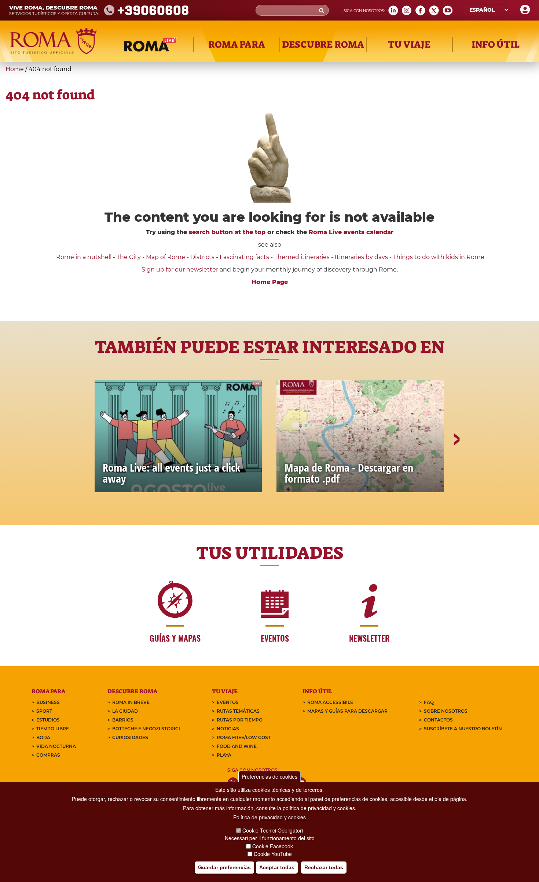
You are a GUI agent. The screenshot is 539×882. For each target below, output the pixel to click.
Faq (429, 702)
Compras (48, 755)
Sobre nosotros (445, 711)
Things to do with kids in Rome (438, 257)
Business (48, 702)
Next (456, 465)
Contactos (438, 720)
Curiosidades (130, 737)
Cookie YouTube (273, 854)
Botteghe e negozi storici (146, 728)
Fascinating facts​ (244, 257)
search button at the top (227, 232)
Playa (224, 755)
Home (15, 69)
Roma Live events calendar (351, 232)
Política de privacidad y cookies (269, 817)
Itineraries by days (361, 257)
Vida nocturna (56, 746)
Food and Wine (237, 746)
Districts (202, 257)
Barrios (122, 720)
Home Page (270, 281)
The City (129, 257)
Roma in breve (131, 702)
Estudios (48, 720)
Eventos (228, 702)
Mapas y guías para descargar (347, 711)
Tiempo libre (52, 728)
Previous (83, 465)
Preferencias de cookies (269, 776)
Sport (44, 711)
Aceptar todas (276, 868)
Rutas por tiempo (240, 720)
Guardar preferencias (224, 868)
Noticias (228, 728)
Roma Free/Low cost (244, 737)
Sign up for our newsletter (181, 269)
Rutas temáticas (238, 711)
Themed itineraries (302, 257)
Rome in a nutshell (83, 257)
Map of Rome (165, 257)
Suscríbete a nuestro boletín (463, 728)
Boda (43, 737)
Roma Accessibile (330, 702)
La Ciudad (125, 711)
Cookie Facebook (272, 846)
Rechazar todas (323, 868)
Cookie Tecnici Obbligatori (272, 830)
